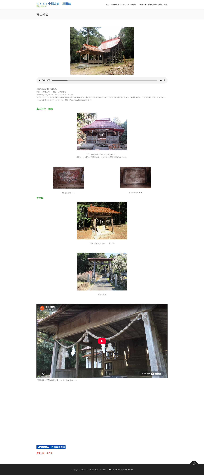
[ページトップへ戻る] (194, 464)
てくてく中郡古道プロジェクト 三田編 (121, 4)
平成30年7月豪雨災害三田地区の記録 (154, 4)
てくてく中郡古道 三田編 (53, 3)
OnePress (110, 469)
